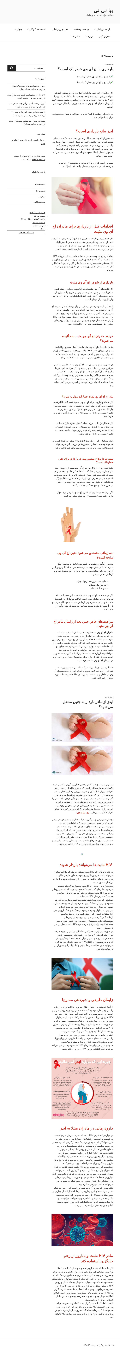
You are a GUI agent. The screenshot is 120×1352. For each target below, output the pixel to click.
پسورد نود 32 (39, 216)
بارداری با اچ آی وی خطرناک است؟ (85, 69)
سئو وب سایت (39, 225)
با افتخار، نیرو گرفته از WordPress (99, 1345)
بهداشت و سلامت (81, 29)
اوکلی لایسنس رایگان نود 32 (33, 219)
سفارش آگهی (104, 36)
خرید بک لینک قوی (37, 212)
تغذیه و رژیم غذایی (60, 29)
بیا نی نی (103, 10)
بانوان (19, 29)
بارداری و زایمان (103, 29)
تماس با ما (75, 36)
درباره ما (89, 36)
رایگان (42, 229)
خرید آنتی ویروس (26, 232)
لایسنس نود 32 (38, 222)
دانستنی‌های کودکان (38, 29)
